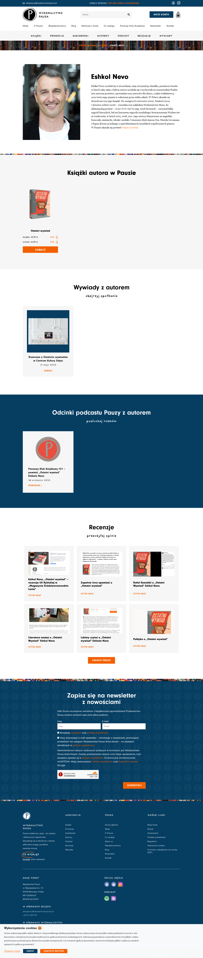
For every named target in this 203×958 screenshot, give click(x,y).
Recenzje (144, 36)
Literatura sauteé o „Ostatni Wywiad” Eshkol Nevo (45, 639)
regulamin (76, 732)
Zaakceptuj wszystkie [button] (54, 951)
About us (109, 841)
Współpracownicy (57, 26)
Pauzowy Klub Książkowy (132, 26)
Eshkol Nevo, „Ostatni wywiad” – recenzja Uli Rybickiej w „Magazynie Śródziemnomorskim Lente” (48, 584)
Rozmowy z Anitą (89, 26)
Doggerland (132, 3)
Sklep (25, 26)
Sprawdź (26, 859)
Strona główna (88, 45)
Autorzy (103, 36)
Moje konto (152, 825)
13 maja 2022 (48, 365)
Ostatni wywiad (130, 127)
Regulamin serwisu (128, 761)
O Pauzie (38, 26)
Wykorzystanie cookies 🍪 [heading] (23, 928)
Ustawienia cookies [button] (12, 951)
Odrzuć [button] (30, 951)
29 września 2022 (39, 480)
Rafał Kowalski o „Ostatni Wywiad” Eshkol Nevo (148, 584)
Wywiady (165, 36)
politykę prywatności (97, 732)
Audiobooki (80, 36)
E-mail (105, 721)
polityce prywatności (83, 745)
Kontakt (170, 26)
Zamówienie (152, 833)
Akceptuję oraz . (84, 732)
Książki (36, 36)
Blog (73, 26)
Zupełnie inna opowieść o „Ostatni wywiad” (96, 584)
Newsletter (155, 26)
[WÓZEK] (178, 15)
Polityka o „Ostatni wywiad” (150, 639)
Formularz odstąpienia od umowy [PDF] (162, 851)
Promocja (57, 36)
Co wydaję (109, 26)
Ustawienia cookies (156, 846)
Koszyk (150, 829)
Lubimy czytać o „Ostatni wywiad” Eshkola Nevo (96, 639)
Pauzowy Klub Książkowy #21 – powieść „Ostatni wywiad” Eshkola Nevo (46, 472)
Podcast (123, 36)
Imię (59, 721)
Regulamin (152, 841)
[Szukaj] (128, 14)
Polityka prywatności (102, 761)
